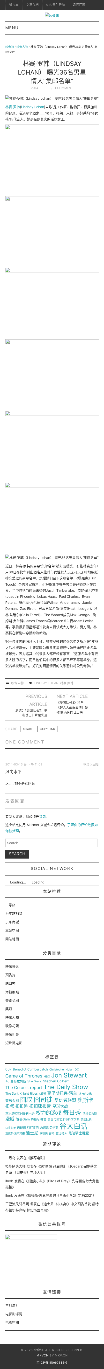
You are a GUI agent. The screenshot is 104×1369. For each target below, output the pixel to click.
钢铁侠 (44, 1133)
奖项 (8, 1009)
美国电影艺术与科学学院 (64, 1119)
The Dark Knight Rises (21, 1093)
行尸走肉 (33, 1127)
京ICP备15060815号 (52, 1362)
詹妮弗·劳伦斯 (49, 1127)
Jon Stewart (69, 1075)
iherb (9, 1181)
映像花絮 (12, 1026)
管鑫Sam (23, 1119)
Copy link (47, 729)
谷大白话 (73, 1126)
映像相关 (12, 1034)
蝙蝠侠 (21, 1127)
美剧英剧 (12, 1000)
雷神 (51, 1133)
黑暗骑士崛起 (78, 1133)
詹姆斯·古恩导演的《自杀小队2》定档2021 (60, 1195)
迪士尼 (32, 1133)
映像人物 (22, 47)
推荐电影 (37, 1158)
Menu (11, 27)
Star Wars (34, 1081)
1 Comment (64, 88)
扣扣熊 (21, 1106)
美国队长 (86, 1119)
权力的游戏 (48, 1113)
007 (8, 1069)
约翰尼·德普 (38, 1119)
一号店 (10, 905)
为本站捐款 (13, 913)
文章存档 (32, 5)
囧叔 (26, 1099)
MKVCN (43, 1355)
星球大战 (60, 1106)
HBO (47, 1076)
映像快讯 (12, 966)
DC (77, 1069)
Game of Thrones (23, 1076)
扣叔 (9, 1106)
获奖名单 (10, 1127)
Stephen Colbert (56, 1081)
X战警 (42, 1093)
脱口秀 (10, 983)
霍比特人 (61, 1133)
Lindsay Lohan (32, 107)
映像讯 (9, 47)
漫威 (10, 1119)
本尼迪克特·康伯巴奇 (20, 1113)
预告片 (10, 975)
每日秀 (72, 1112)
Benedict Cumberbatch (30, 1069)
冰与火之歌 (85, 1093)
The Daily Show (66, 1087)
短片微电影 (13, 1043)
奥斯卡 (86, 1100)
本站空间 (12, 930)
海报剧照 (12, 992)
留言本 (14, 5)
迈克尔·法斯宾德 (15, 1133)
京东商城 (12, 922)
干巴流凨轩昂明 (17, 1204)
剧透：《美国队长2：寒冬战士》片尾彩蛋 (31, 713)
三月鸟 (10, 1158)
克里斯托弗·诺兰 (62, 1093)
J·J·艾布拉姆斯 (15, 1081)
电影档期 (12, 1322)
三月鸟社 (12, 1305)
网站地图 (12, 939)
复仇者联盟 (65, 1100)
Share (28, 729)
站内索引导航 (55, 5)
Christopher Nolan (61, 1069)
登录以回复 (91, 764)
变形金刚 (12, 1101)
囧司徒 (43, 1099)
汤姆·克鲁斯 (90, 1113)
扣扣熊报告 (40, 1106)
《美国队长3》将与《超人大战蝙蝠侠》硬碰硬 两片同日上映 (72, 707)
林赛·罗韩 (12, 107)
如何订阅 (79, 5)
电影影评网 (13, 1314)
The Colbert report (23, 1087)
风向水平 (13, 771)
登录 (42, 816)
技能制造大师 (15, 1166)
